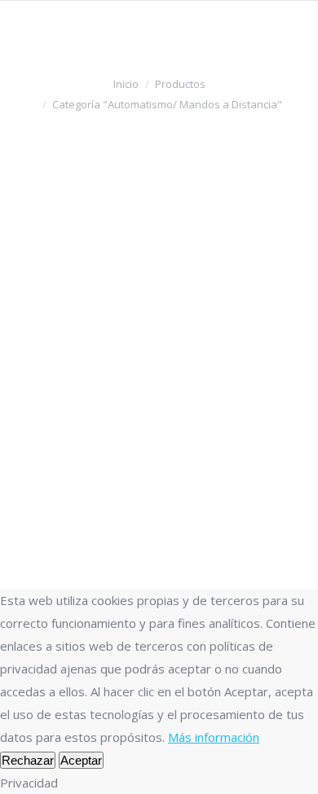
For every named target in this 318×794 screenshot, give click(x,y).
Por (64, 291)
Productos (180, 84)
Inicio (126, 84)
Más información (213, 737)
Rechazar (28, 760)
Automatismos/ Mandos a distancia (133, 229)
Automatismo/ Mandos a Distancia (121, 271)
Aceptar (81, 760)
